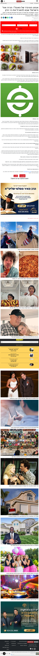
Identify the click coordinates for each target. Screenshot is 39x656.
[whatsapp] (8, 17)
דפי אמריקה (14, 645)
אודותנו (7, 643)
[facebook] (12, 17)
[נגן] (4, 653)
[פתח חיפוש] (4, 1)
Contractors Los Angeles (22, 643)
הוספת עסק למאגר (5, 647)
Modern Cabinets (23, 645)
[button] (3, 25)
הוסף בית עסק (19, 345)
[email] (1, 17)
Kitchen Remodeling (23, 641)
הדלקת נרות (36, 3)
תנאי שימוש (7, 645)
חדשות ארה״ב (13, 641)
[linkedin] (3, 17)
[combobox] (19, 342)
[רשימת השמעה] (9, 653)
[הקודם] (1, 653)
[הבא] (7, 653)
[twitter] (5, 17)
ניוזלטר (7, 649)
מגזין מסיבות (13, 643)
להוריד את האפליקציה (27, 171)
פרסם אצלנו (7, 641)
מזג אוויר (31, 3)
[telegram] (10, 17)
